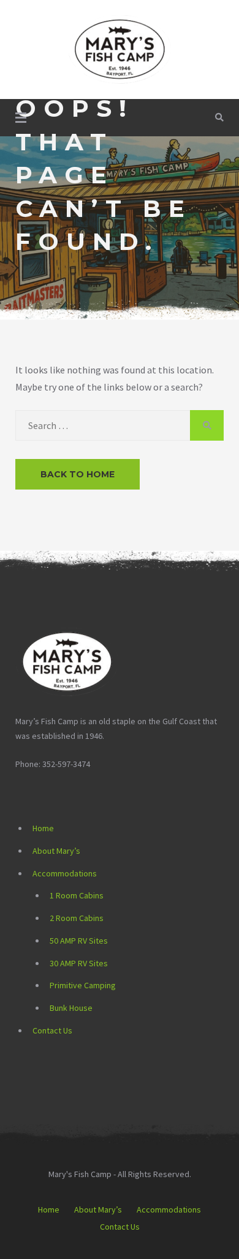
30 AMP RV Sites (79, 963)
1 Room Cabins (77, 895)
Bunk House (71, 1007)
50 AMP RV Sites (79, 940)
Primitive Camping (83, 985)
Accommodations (64, 873)
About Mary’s (56, 850)
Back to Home (77, 474)
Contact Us (52, 1030)
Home (43, 828)
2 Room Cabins (77, 917)
